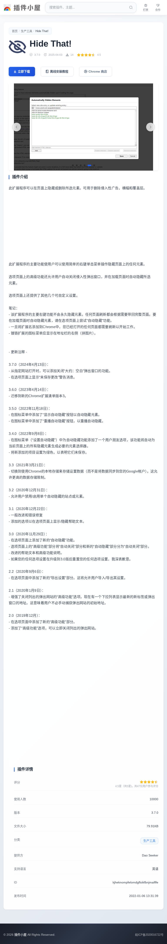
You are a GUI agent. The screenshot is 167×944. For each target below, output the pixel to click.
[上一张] (16, 127)
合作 (157, 10)
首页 (15, 31)
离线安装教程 (59, 71)
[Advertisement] (83, 226)
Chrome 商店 (98, 71)
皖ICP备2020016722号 (149, 934)
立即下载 (24, 71)
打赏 (145, 10)
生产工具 (26, 31)
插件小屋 (20, 934)
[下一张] (150, 127)
